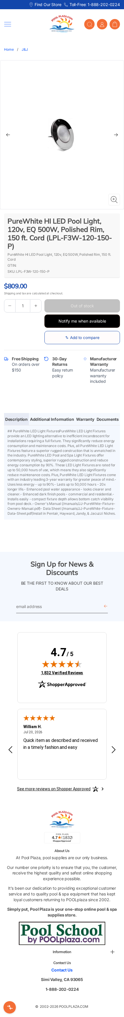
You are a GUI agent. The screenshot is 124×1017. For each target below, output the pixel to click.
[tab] (16, 419)
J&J (25, 49)
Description (16, 419)
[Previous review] (10, 750)
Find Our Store (48, 4)
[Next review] (113, 750)
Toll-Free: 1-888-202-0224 (94, 4)
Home (9, 49)
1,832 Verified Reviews (62, 672)
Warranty (85, 419)
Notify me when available (82, 321)
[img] (62, 664)
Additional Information (52, 419)
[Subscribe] (105, 606)
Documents (108, 419)
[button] (22, 24)
